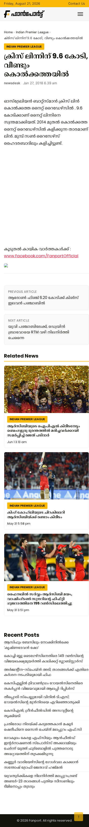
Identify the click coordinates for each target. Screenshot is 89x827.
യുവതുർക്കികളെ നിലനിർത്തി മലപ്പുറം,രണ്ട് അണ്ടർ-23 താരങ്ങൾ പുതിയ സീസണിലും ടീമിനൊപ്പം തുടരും (40, 781)
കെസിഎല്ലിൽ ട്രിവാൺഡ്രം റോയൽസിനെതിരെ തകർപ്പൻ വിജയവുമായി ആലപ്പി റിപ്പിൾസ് (43, 686)
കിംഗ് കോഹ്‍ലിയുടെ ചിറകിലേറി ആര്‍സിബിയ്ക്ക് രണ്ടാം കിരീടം (36, 514)
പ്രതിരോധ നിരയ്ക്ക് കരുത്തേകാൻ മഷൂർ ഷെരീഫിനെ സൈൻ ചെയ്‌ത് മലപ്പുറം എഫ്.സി (43, 727)
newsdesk (12, 83)
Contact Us (76, 3)
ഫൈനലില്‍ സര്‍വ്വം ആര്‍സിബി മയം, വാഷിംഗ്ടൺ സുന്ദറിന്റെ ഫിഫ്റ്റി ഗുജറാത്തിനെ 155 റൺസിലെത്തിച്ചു (39, 598)
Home (8, 32)
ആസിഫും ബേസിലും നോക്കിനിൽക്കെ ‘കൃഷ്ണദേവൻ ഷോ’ (36, 645)
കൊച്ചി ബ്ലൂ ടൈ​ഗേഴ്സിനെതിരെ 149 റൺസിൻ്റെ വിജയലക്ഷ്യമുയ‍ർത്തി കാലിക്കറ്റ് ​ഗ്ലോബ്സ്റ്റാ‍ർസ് (44, 658)
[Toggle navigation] (80, 14)
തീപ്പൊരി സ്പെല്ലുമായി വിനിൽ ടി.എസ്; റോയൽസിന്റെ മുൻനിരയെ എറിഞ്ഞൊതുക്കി (42, 699)
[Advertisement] (44, 196)
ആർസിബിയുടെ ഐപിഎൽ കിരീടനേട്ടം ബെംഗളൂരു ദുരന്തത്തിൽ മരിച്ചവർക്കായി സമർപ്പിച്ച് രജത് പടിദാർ (43, 430)
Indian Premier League (32, 32)
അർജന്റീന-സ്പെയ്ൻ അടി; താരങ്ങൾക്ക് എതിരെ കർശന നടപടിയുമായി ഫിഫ (46, 672)
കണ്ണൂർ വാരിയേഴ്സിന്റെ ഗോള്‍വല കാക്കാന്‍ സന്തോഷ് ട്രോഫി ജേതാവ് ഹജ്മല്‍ (41, 764)
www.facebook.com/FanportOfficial (41, 256)
